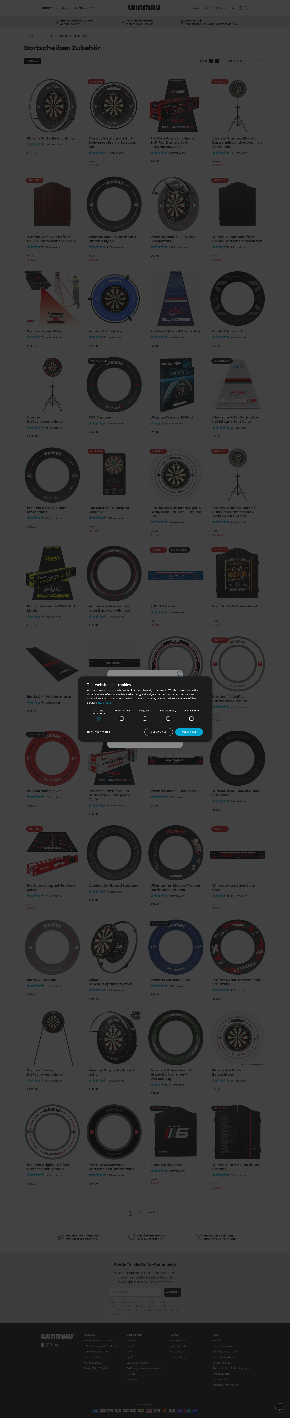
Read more (104, 702)
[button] (98, 732)
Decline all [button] (158, 731)
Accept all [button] (189, 731)
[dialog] (145, 709)
